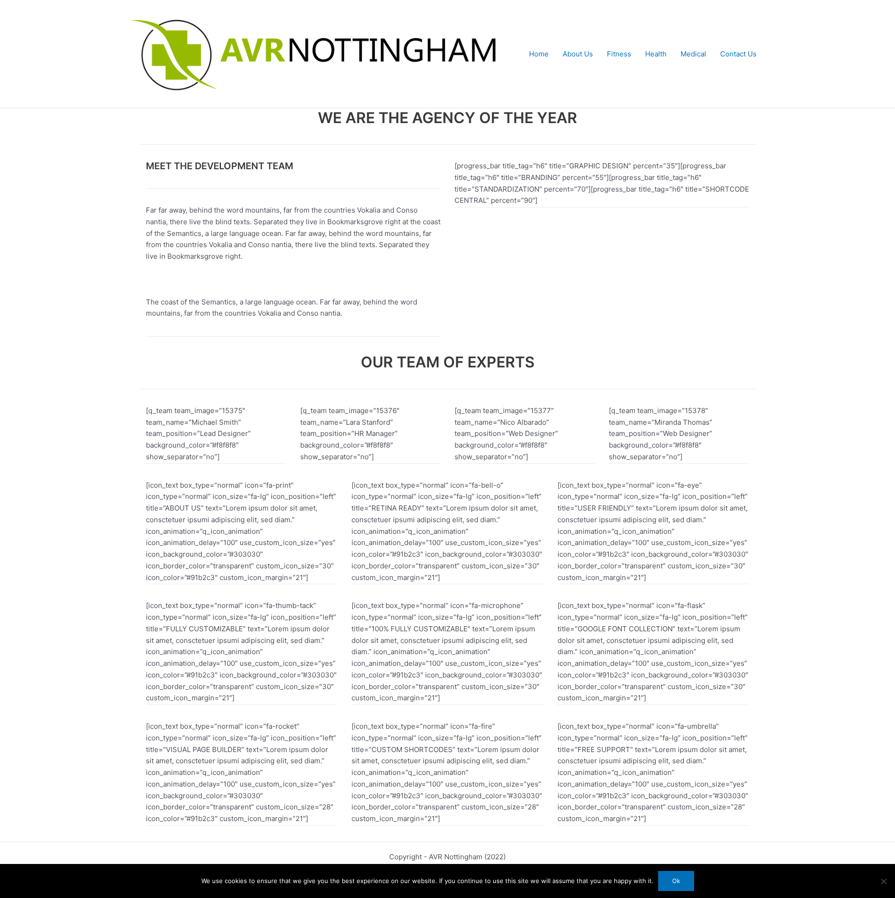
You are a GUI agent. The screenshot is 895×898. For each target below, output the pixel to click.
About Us (578, 53)
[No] (883, 881)
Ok (676, 880)
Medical (693, 53)
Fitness (619, 53)
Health (656, 53)
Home (539, 53)
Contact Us (738, 53)
